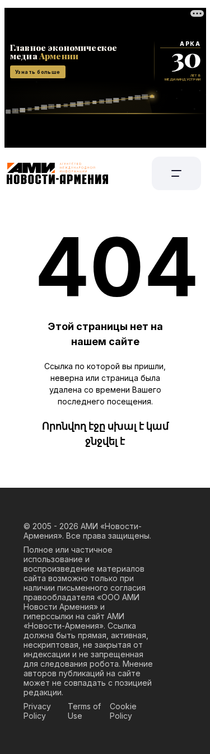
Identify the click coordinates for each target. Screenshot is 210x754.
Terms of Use (84, 710)
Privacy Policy (37, 710)
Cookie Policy (123, 710)
